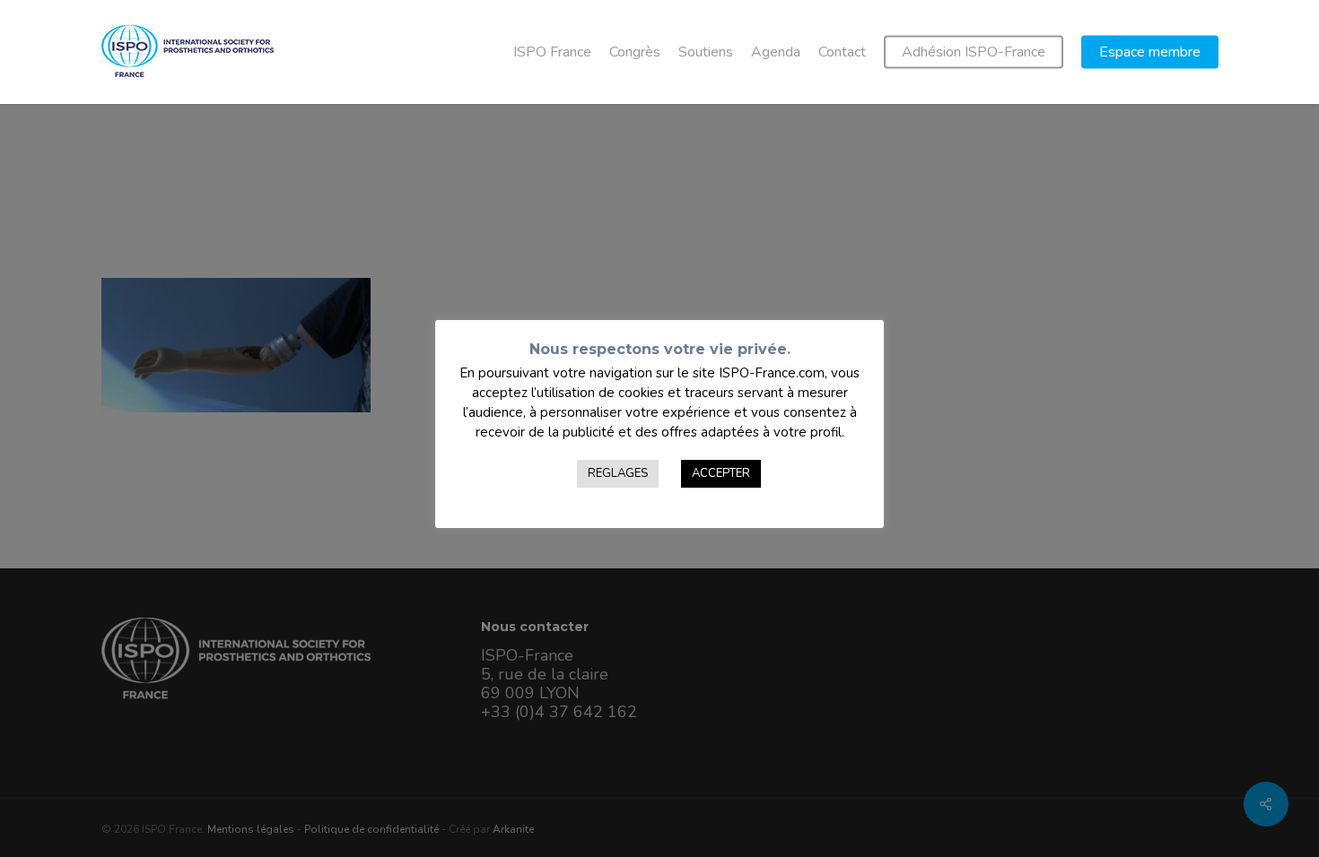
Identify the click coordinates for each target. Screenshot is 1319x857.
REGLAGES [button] (618, 473)
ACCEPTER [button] (721, 473)
